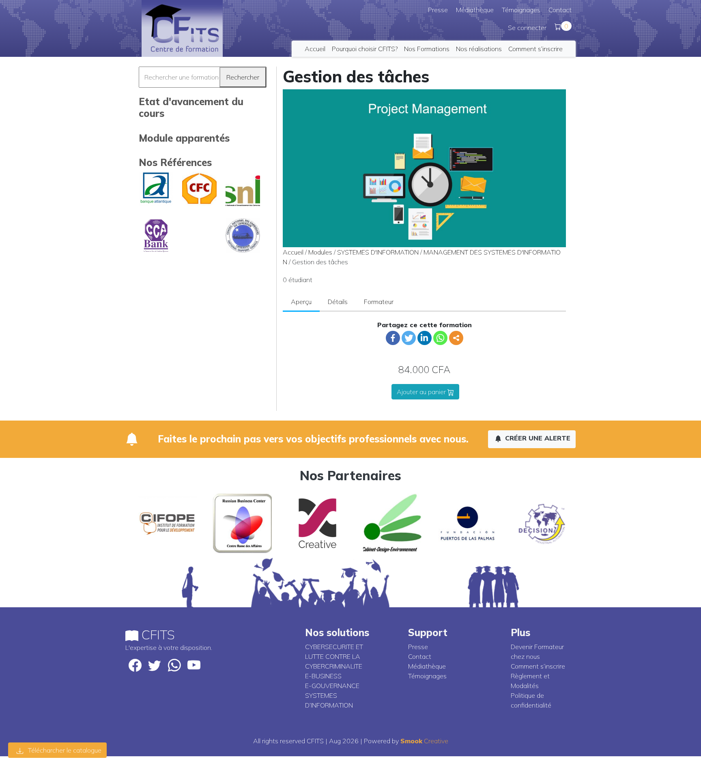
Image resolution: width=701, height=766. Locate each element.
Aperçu (301, 302)
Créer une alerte (536, 438)
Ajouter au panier (422, 392)
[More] (456, 338)
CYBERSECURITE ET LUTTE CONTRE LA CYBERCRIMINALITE (334, 656)
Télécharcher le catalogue (63, 750)
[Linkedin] (424, 338)
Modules (320, 252)
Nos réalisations (479, 49)
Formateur (379, 302)
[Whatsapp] (440, 338)
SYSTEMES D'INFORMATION (378, 252)
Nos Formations (426, 49)
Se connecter (527, 28)
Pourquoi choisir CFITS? (365, 49)
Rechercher (242, 77)
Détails (338, 302)
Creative (424, 741)
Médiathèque (475, 10)
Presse (438, 10)
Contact (560, 10)
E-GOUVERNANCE (332, 686)
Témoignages (521, 10)
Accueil (315, 49)
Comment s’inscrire (535, 49)
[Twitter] (409, 338)
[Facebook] (393, 338)
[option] (162, 523)
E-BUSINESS (323, 676)
